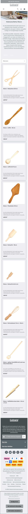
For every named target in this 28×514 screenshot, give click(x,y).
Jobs (8, 484)
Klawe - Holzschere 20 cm (10, 88)
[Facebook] (6, 452)
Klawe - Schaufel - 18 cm (10, 245)
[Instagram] (14, 452)
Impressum (12, 475)
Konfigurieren (14, 501)
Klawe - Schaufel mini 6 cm (10, 284)
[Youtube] (10, 452)
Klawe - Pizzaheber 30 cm (10, 206)
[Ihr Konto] (21, 8)
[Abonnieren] (24, 436)
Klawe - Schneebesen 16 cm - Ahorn (13, 323)
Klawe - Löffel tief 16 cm (10, 167)
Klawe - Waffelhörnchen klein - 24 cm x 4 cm (13, 402)
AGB (17, 475)
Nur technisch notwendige (14, 506)
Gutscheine (18, 484)
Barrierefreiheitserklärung (19, 482)
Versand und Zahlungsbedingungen (14, 478)
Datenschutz (10, 480)
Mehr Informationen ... (14, 496)
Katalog (12, 484)
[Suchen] (17, 8)
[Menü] (3, 8)
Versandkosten (6, 471)
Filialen (24, 484)
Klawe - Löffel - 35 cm (9, 127)
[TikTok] (21, 452)
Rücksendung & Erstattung (14, 486)
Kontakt (4, 484)
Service (4, 442)
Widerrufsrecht (17, 480)
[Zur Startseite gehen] (14, 5)
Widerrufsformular (7, 482)
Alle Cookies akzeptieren (14, 510)
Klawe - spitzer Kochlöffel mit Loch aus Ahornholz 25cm (14, 363)
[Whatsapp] (17, 452)
